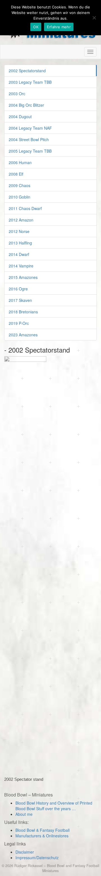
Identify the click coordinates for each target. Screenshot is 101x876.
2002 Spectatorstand (27, 70)
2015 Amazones (23, 277)
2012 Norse (19, 231)
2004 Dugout (20, 116)
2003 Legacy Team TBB (30, 82)
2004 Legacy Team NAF (30, 128)
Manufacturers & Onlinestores (41, 835)
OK (35, 27)
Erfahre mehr (59, 27)
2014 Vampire (21, 266)
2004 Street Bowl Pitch (29, 139)
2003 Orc (17, 93)
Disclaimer (24, 852)
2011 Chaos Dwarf (25, 208)
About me (24, 814)
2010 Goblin (19, 197)
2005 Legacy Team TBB (30, 151)
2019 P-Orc (19, 323)
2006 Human (20, 162)
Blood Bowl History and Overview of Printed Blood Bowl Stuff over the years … (53, 805)
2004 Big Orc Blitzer (26, 105)
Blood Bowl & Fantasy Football (42, 830)
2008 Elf (16, 174)
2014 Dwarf (19, 254)
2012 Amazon (21, 220)
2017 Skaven (20, 300)
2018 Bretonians (23, 311)
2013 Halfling (20, 243)
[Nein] (94, 17)
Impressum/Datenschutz (37, 857)
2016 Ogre (18, 289)
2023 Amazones (23, 334)
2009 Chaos (19, 185)
